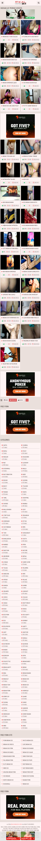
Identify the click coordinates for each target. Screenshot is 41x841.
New (6, 400)
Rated (21, 400)
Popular (13, 400)
